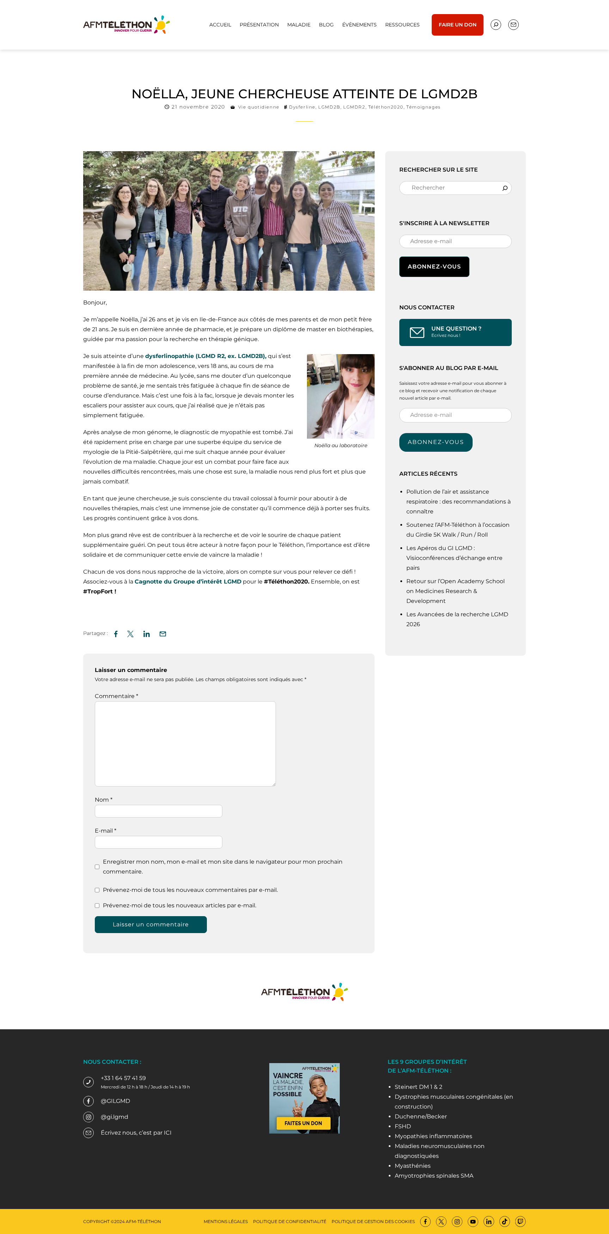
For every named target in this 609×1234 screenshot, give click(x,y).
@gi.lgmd (114, 1116)
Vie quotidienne (258, 107)
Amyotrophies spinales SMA (434, 1175)
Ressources (402, 24)
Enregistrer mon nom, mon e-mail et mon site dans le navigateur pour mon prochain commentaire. (223, 866)
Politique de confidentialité (289, 1221)
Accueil (220, 24)
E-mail (105, 830)
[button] (163, 633)
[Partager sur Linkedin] (146, 633)
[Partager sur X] (130, 633)
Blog (326, 24)
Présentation (259, 24)
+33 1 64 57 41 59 (123, 1078)
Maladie (298, 24)
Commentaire (116, 696)
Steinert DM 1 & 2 (418, 1087)
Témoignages (423, 107)
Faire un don (457, 24)
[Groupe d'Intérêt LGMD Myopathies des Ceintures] (126, 24)
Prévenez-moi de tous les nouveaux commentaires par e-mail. (190, 890)
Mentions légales (226, 1221)
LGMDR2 (354, 107)
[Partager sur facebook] (115, 633)
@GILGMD (115, 1101)
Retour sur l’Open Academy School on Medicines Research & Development (455, 591)
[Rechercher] (505, 188)
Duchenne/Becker (421, 1116)
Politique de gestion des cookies (373, 1221)
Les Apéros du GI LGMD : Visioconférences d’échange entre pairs (454, 558)
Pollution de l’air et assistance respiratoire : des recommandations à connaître (458, 501)
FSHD (403, 1126)
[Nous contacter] (496, 24)
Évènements (359, 24)
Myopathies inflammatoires (433, 1136)
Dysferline (302, 107)
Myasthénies (413, 1165)
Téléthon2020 (386, 107)
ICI (168, 1132)
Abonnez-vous (436, 442)
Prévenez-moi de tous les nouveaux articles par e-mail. (179, 905)
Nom (103, 799)
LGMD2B (329, 107)
